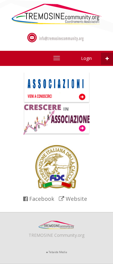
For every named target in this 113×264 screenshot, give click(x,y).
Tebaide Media (58, 252)
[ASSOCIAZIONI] (56, 13)
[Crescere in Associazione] (57, 119)
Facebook (41, 198)
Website (75, 198)
